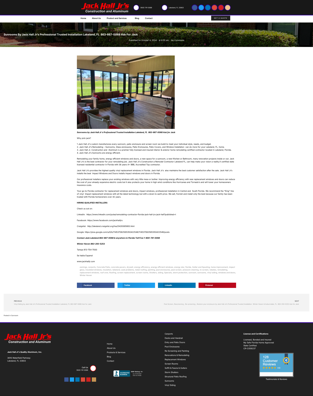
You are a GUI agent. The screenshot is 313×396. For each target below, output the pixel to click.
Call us (85, 367)
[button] (234, 19)
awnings (83, 267)
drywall (130, 267)
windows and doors (226, 272)
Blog (137, 18)
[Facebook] (195, 8)
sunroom (192, 272)
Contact (149, 18)
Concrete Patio (103, 267)
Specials (168, 272)
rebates (213, 270)
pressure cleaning (191, 270)
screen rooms (142, 272)
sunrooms (201, 272)
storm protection (180, 272)
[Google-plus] (214, 8)
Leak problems (127, 270)
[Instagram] (228, 8)
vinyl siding (212, 272)
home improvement (219, 267)
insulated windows (93, 270)
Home (83, 18)
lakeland (116, 270)
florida (188, 267)
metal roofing (141, 270)
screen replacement (126, 272)
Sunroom (14, 315)
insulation (107, 270)
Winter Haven (86, 275)
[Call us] (93, 368)
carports (92, 267)
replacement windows (89, 272)
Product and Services (117, 18)
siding (160, 272)
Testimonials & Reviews (276, 379)
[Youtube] (221, 8)
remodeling (222, 270)
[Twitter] (201, 8)
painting (151, 270)
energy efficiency (142, 267)
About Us (96, 18)
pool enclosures (163, 270)
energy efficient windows (162, 267)
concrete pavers (118, 267)
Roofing (112, 272)
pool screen (176, 270)
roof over (104, 272)
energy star (179, 267)
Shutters (153, 272)
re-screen (204, 270)
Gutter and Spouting (201, 267)
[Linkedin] (208, 8)
